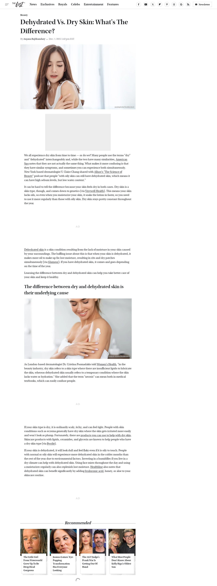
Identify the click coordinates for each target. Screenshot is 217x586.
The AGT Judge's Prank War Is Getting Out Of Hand (90, 562)
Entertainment (93, 4)
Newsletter (204, 4)
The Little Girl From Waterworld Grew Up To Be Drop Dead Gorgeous (32, 564)
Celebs (75, 4)
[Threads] (174, 4)
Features (113, 4)
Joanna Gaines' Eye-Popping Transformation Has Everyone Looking (63, 564)
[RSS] (188, 4)
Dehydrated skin (34, 249)
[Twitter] (152, 4)
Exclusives (47, 4)
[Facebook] (138, 4)
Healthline (96, 467)
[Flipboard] (160, 4)
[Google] (181, 4)
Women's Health (106, 364)
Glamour (53, 262)
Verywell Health (94, 191)
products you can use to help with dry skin (106, 435)
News (33, 4)
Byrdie (51, 443)
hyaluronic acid (94, 471)
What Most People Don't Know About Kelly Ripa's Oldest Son (121, 562)
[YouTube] (145, 4)
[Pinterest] (167, 4)
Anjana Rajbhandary (34, 38)
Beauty (24, 15)
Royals (62, 4)
